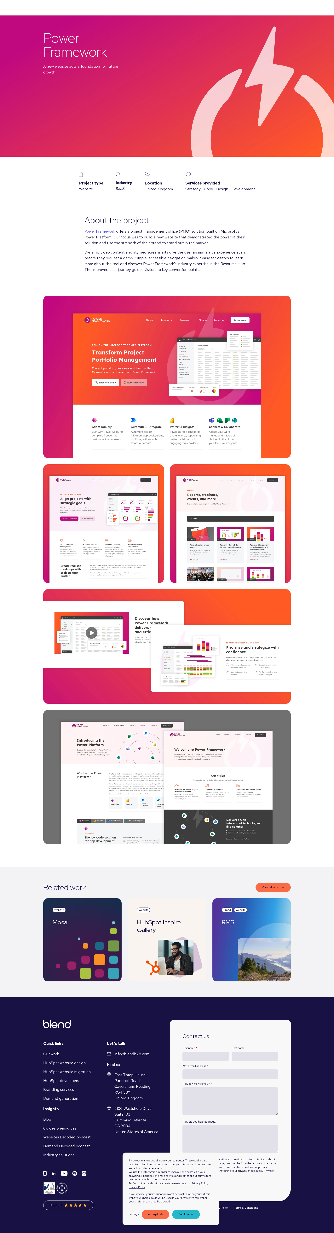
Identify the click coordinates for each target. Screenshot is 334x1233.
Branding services (58, 1089)
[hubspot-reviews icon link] (68, 1205)
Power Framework (99, 231)
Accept (153, 1214)
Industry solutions (58, 1154)
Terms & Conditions (246, 1207)
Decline (183, 1214)
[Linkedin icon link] (53, 1173)
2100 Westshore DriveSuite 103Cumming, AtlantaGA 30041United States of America (136, 1120)
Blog (47, 1119)
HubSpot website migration (67, 1071)
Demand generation (60, 1098)
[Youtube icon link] (64, 1173)
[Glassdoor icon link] (45, 1173)
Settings (134, 1214)
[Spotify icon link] (74, 1173)
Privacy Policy (137, 1187)
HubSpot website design (64, 1062)
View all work (271, 887)
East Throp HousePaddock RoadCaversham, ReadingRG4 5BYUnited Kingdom (132, 1086)
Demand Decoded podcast (66, 1145)
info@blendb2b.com (131, 1053)
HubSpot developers (61, 1080)
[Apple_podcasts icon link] (84, 1173)
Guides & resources (59, 1128)
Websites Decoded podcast (67, 1137)
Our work (51, 1053)
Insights (51, 1108)
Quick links (53, 1043)
